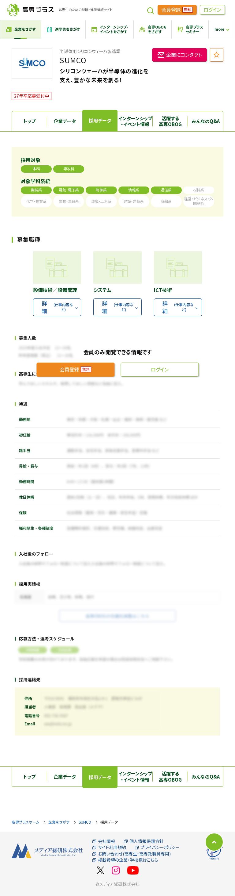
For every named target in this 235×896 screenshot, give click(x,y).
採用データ (100, 120)
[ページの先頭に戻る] (214, 842)
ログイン (212, 9)
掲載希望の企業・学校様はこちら (128, 860)
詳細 (57, 307)
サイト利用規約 (112, 847)
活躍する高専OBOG (170, 121)
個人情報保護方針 (146, 841)
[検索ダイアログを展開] (151, 10)
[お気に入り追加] (216, 55)
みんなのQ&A (206, 121)
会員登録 (176, 9)
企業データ (65, 121)
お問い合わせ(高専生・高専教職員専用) (134, 854)
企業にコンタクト (184, 54)
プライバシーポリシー (160, 847)
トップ (29, 121)
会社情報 (106, 841)
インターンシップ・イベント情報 (135, 121)
